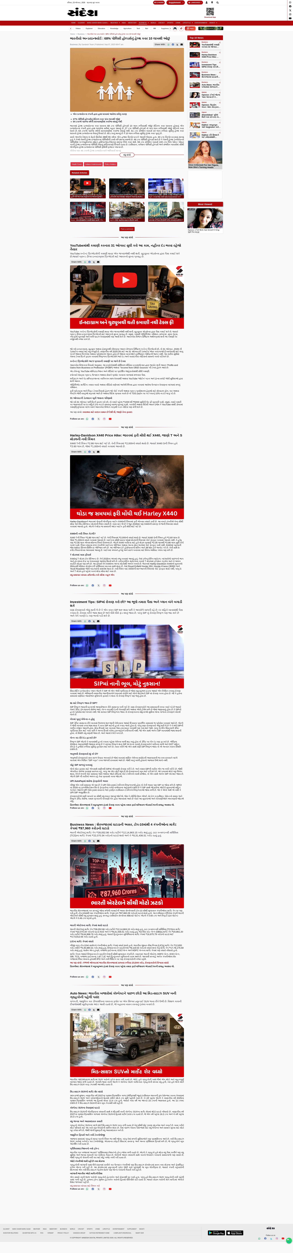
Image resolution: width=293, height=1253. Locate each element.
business (81, 34)
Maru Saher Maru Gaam (97, 23)
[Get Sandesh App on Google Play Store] (216, 1233)
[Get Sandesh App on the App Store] (235, 1233)
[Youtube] (290, 18)
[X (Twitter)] (177, 44)
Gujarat (81, 23)
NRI (154, 28)
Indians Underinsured (93, 164)
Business (143, 23)
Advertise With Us (29, 1233)
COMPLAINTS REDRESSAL (122, 1233)
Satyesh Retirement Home (99, 1233)
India (124, 23)
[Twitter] (290, 10)
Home (73, 23)
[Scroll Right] (170, 28)
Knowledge (114, 28)
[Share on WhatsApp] (289, 1240)
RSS (41, 1233)
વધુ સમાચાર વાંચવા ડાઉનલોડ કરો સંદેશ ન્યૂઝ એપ (92, 575)
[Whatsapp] (290, 2)
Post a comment (127, 229)
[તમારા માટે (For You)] (181, 28)
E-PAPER (160, 2)
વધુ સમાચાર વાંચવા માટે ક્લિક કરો (85, 1186)
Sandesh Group (79, 1233)
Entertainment (201, 23)
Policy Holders (110, 164)
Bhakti (212, 23)
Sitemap (50, 1233)
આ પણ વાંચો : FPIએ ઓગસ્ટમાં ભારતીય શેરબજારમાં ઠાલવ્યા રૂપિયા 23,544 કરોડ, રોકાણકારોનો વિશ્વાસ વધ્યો (119, 963)
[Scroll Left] (70, 28)
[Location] (212, 2)
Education (101, 28)
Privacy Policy (63, 1233)
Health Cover (77, 164)
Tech (138, 28)
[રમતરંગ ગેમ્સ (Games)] (175, 28)
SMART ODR (140, 1233)
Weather (114, 23)
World (153, 23)
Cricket (161, 23)
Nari (146, 28)
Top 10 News (196, 38)
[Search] (217, 2)
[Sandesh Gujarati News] (85, 12)
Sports (170, 23)
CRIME (178, 23)
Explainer (89, 28)
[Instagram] (290, 14)
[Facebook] (290, 6)
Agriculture (127, 28)
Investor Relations (10, 1233)
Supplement (175, 2)
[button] (115, 23)
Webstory (132, 23)
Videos (78, 28)
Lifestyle (187, 23)
